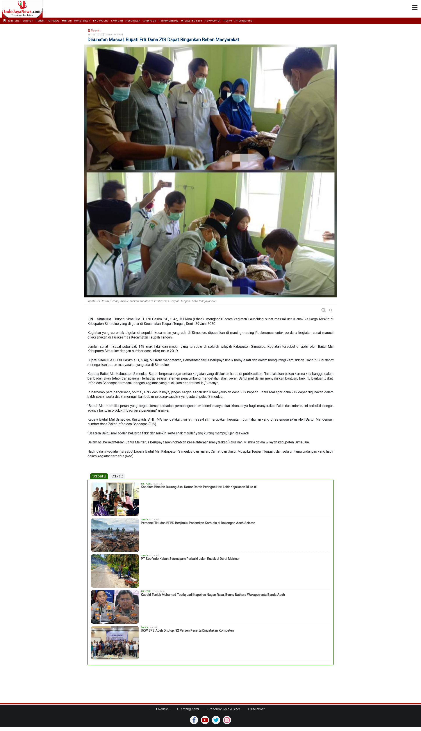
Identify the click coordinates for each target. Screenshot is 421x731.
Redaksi (163, 709)
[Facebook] (194, 720)
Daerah (28, 20)
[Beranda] (5, 20)
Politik (40, 20)
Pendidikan (82, 20)
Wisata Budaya (191, 20)
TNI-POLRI (101, 20)
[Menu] (414, 7)
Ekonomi (117, 20)
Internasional (243, 20)
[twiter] (216, 720)
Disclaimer (257, 709)
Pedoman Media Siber (224, 709)
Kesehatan (133, 20)
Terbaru (99, 476)
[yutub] (205, 720)
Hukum (67, 20)
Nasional (14, 20)
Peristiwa (53, 20)
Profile (227, 20)
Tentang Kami (188, 709)
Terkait (117, 476)
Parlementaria (169, 20)
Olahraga (149, 20)
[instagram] (227, 720)
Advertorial (212, 20)
